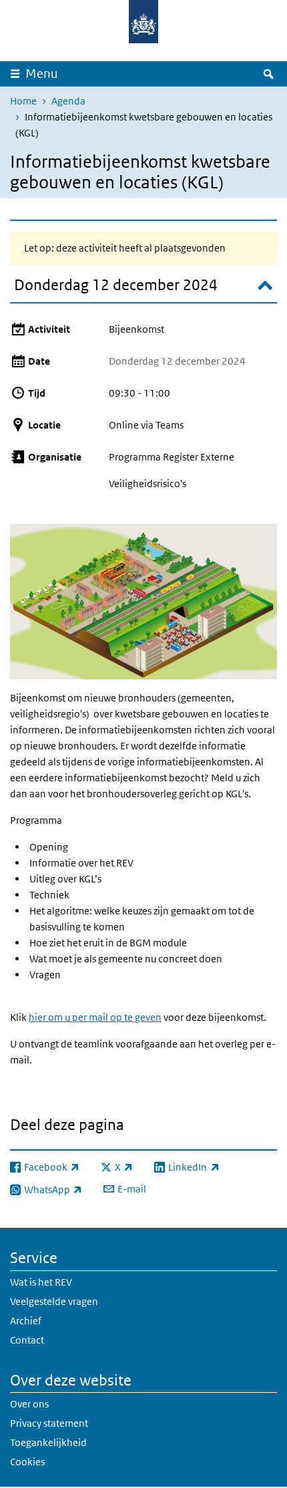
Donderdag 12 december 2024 (116, 284)
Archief (25, 1320)
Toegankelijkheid (48, 1442)
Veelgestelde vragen (54, 1301)
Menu (41, 73)
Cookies (27, 1461)
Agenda (68, 100)
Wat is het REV (41, 1282)
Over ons (29, 1403)
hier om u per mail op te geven (95, 1017)
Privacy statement (49, 1423)
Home (23, 100)
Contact (27, 1340)
